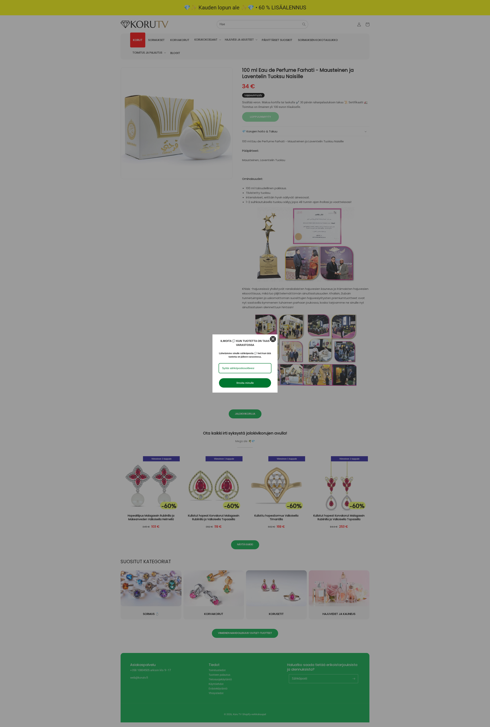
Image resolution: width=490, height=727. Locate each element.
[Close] (273, 339)
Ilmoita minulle (245, 382)
